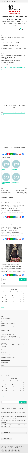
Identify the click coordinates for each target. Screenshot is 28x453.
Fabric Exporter (22, 48)
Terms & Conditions (5, 360)
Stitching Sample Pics (6, 355)
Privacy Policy (4, 362)
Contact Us (3, 367)
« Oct (2, 307)
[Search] (26, 1)
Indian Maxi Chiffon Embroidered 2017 (10, 224)
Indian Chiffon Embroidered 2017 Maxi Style (11, 203)
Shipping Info (4, 365)
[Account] (23, 29)
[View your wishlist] (25, 29)
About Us (3, 352)
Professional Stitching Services (8, 357)
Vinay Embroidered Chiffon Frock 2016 (10, 264)
